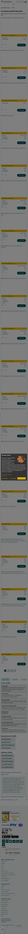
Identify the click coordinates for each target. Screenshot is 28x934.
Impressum (4, 475)
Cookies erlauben (21, 478)
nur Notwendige (13, 478)
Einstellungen (5, 478)
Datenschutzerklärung (7, 474)
